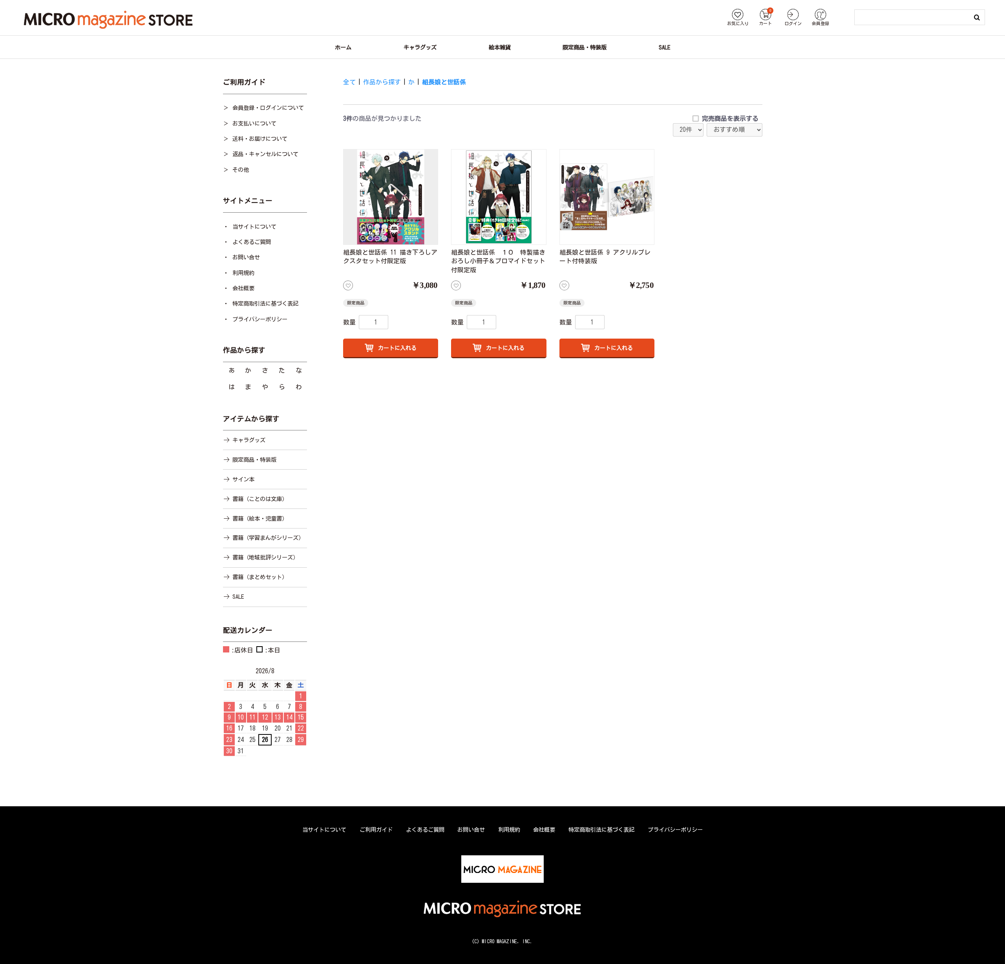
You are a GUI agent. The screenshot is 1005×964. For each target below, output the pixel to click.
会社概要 (243, 288)
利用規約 (243, 273)
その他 (240, 170)
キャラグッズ (248, 440)
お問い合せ (246, 257)
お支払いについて (254, 123)
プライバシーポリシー (259, 319)
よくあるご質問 (251, 242)
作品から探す (382, 82)
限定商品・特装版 (254, 460)
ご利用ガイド (376, 830)
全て (349, 82)
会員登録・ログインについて (268, 108)
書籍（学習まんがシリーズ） (268, 538)
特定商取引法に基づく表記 (265, 303)
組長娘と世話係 (444, 82)
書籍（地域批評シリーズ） (265, 557)
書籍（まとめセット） (259, 577)
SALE (238, 597)
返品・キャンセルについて (265, 154)
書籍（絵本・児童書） (259, 518)
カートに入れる (396, 348)
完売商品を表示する (730, 118)
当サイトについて (254, 227)
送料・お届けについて (259, 139)
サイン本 (243, 479)
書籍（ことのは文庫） (259, 499)
